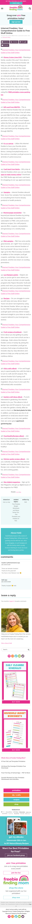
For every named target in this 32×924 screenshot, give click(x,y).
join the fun (16, 873)
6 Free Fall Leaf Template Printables (13, 761)
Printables (16, 790)
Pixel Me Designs (21, 913)
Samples (7, 192)
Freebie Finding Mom (16, 8)
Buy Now (16, 702)
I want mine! (16, 3)
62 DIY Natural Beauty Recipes (16, 843)
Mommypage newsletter (12, 213)
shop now (16, 897)
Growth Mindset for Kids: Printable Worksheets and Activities (12, 778)
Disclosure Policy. (6, 37)
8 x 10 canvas (8, 143)
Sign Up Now (16, 22)
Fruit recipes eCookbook (13, 332)
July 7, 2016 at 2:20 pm (6, 564)
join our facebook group (16, 855)
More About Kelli (6, 643)
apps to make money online (11, 174)
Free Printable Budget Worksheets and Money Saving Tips (16, 508)
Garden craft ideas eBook (13, 397)
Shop (16, 804)
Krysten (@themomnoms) (9, 563)
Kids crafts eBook (10, 368)
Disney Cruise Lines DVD (13, 57)
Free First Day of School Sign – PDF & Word (15, 773)
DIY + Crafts (16, 795)
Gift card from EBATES (11, 107)
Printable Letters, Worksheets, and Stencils (11, 902)
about (7, 909)
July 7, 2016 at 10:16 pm (6, 581)
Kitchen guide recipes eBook (14, 459)
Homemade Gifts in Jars (16, 840)
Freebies (24, 902)
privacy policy (14, 909)
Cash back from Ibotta (12, 169)
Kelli (3, 580)
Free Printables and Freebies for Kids (16, 517)
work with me (22, 909)
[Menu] (2, 8)
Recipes (16, 800)
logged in (12, 601)
